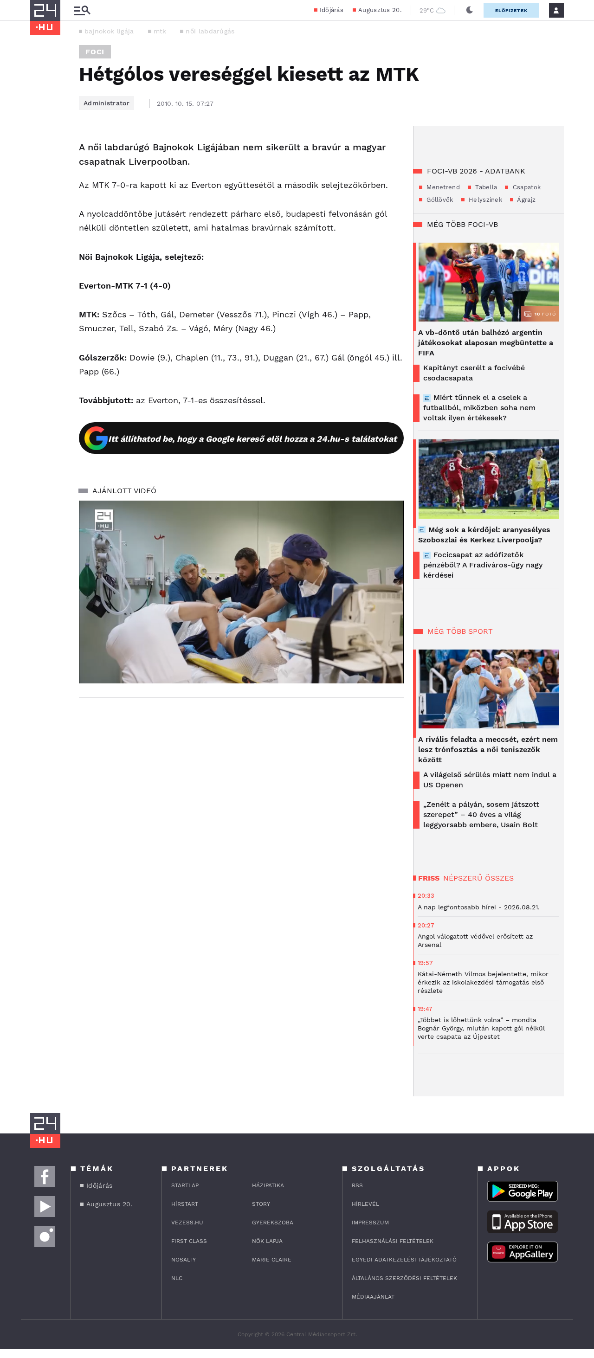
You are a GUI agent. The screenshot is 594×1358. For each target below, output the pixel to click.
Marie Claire (271, 1259)
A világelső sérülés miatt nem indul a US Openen (489, 779)
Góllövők (439, 199)
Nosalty (183, 1259)
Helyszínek (484, 199)
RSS (357, 1185)
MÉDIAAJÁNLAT (373, 1297)
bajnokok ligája (109, 31)
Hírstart (184, 1204)
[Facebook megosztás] (40, 150)
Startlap (185, 1185)
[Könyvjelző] (40, 203)
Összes (499, 878)
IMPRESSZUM (370, 1222)
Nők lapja (267, 1241)
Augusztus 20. (379, 9)
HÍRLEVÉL (365, 1204)
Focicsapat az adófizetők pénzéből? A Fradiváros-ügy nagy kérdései (482, 564)
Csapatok (525, 187)
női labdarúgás (210, 31)
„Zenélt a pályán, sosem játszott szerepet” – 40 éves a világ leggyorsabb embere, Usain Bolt (481, 814)
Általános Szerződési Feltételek (404, 1278)
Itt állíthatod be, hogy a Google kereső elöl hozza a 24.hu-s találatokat (252, 439)
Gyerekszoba (272, 1222)
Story (261, 1204)
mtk (160, 31)
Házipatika (268, 1185)
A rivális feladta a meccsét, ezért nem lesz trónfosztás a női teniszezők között (488, 749)
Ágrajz (526, 199)
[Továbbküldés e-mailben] (40, 175)
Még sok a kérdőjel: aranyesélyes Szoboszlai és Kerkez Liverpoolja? (484, 534)
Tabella (485, 187)
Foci (94, 51)
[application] (241, 592)
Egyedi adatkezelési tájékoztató (404, 1259)
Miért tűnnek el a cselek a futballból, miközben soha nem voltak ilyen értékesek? (479, 407)
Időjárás (331, 9)
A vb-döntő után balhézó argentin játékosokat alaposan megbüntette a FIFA (485, 342)
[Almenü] (82, 10)
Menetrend (442, 187)
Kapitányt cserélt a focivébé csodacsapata (474, 372)
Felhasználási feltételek (392, 1241)
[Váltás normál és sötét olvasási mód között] (469, 10)
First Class (189, 1241)
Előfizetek (511, 10)
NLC (176, 1278)
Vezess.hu (187, 1222)
